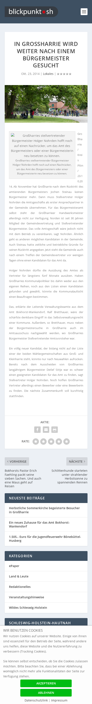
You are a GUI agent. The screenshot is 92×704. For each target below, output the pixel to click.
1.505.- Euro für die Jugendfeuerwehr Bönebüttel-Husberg (45, 539)
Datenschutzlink (37, 700)
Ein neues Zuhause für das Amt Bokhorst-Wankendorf (39, 524)
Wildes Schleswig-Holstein (28, 608)
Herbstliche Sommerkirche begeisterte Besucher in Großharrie (44, 510)
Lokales (48, 74)
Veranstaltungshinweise (26, 597)
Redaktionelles (20, 587)
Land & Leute (18, 576)
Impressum (59, 700)
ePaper (14, 566)
